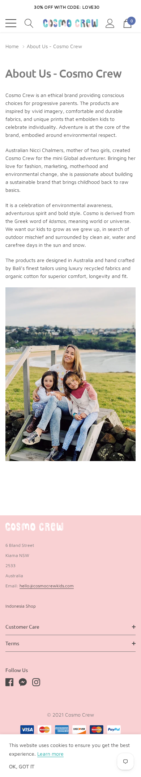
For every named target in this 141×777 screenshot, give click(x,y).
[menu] (10, 23)
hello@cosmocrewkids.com (47, 585)
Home (12, 46)
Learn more (50, 754)
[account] (110, 22)
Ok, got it (21, 766)
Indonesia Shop (20, 606)
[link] (34, 527)
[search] (29, 22)
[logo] (70, 22)
